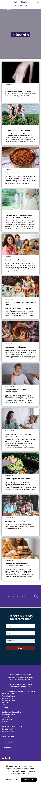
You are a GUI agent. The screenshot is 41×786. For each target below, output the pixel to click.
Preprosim (5, 702)
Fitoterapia (6, 717)
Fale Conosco (7, 747)
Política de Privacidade (14, 691)
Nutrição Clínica (8, 693)
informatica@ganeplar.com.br (20, 679)
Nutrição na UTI (7, 698)
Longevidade (7, 742)
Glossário (5, 705)
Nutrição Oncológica (9, 700)
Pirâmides (5, 707)
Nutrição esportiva (8, 715)
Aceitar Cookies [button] (28, 779)
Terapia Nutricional (8, 696)
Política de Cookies (28, 691)
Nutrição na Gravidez (9, 731)
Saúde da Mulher (7, 719)
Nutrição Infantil (7, 729)
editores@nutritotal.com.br (20, 686)
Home (3, 9)
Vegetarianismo (8, 736)
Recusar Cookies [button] (12, 779)
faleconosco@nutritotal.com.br (20, 674)
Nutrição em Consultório (11, 712)
